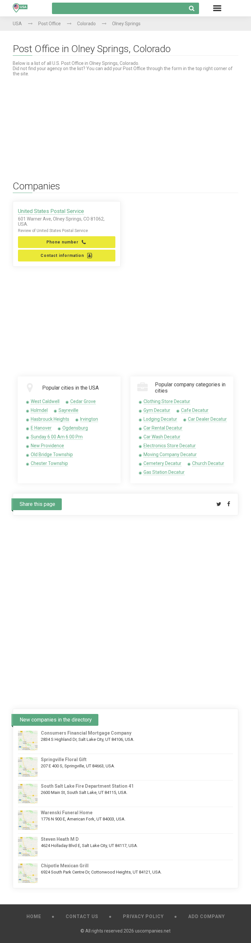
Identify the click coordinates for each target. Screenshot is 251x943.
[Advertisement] (125, 122)
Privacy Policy (143, 916)
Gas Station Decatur (164, 472)
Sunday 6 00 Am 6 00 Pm (57, 436)
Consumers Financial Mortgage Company (86, 733)
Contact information (62, 255)
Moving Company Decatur (170, 454)
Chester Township (49, 463)
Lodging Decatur (160, 419)
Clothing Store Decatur (166, 401)
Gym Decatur (156, 410)
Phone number (62, 242)
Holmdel (39, 410)
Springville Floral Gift (64, 759)
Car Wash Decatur (161, 436)
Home (33, 916)
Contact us (82, 916)
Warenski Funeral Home (66, 812)
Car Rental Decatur (162, 428)
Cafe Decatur (195, 410)
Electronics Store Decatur (169, 445)
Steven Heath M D (60, 839)
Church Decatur (208, 463)
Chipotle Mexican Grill (65, 865)
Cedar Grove (83, 401)
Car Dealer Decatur (207, 419)
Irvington (89, 419)
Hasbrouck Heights (50, 419)
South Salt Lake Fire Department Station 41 (87, 786)
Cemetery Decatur (162, 463)
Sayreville (68, 410)
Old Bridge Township (52, 454)
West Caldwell (45, 401)
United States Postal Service (51, 211)
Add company (206, 916)
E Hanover (41, 428)
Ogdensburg (75, 428)
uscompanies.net (153, 930)
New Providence (47, 445)
